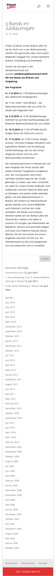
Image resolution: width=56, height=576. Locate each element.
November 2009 (13, 451)
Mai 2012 (10, 365)
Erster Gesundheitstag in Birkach (22, 285)
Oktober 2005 (12, 547)
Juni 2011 (10, 389)
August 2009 (11, 461)
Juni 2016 (10, 312)
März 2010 (10, 437)
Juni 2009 (10, 471)
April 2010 (10, 432)
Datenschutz (28, 563)
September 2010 (13, 418)
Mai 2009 (10, 475)
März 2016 (10, 321)
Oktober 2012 (12, 350)
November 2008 (13, 495)
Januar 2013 (11, 341)
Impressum (11, 563)
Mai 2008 (10, 504)
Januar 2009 (11, 485)
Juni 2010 (10, 427)
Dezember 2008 (13, 490)
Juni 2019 (10, 302)
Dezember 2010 (13, 408)
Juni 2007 (10, 523)
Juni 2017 (10, 307)
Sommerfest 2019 (14, 272)
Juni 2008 (10, 499)
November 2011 (13, 379)
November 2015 (13, 331)
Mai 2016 (10, 316)
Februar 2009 (12, 480)
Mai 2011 (10, 393)
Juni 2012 (10, 360)
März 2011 (10, 398)
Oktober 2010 (12, 413)
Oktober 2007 (12, 519)
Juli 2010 (9, 422)
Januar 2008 (11, 509)
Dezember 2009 (13, 446)
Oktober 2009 (12, 456)
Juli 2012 (9, 355)
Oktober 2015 (12, 336)
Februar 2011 (12, 403)
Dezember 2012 (13, 345)
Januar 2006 (11, 543)
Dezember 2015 (13, 326)
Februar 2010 (12, 442)
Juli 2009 (9, 466)
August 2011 (11, 384)
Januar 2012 (11, 374)
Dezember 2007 (13, 514)
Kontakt (43, 563)
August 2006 (11, 533)
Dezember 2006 (13, 528)
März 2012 (10, 369)
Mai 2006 (10, 538)
